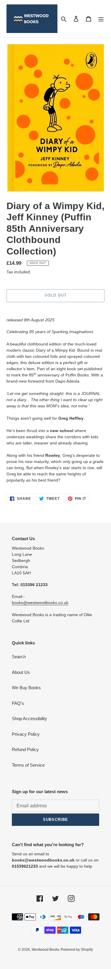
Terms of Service (28, 765)
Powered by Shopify (77, 949)
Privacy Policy (26, 734)
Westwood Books (45, 949)
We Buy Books (26, 687)
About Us (21, 672)
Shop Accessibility (29, 718)
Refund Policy (25, 749)
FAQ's (18, 703)
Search (19, 656)
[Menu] (101, 18)
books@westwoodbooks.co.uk (40, 602)
